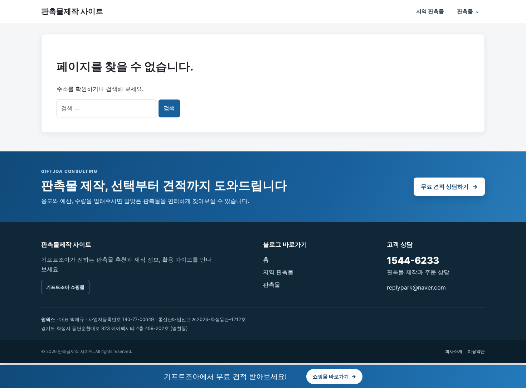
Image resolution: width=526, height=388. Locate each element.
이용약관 (476, 351)
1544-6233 (413, 260)
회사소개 (453, 351)
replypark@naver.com (416, 287)
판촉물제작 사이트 (72, 11)
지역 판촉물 (430, 11)
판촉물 (465, 11)
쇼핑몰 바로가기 (334, 376)
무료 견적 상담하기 (449, 186)
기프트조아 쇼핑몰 (65, 287)
